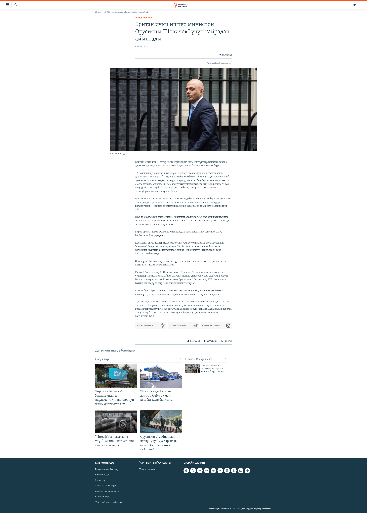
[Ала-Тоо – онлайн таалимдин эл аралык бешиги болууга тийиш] (192, 368)
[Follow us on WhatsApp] (234, 470)
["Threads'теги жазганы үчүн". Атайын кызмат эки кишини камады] (116, 421)
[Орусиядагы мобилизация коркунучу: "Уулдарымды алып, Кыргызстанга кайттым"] (161, 421)
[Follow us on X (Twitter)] (193, 470)
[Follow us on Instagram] (227, 470)
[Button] (225, 55)
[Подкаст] (247, 470)
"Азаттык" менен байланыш (109, 502)
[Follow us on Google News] (213, 470)
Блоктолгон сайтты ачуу (107, 469)
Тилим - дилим (147, 469)
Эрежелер (100, 480)
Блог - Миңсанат (198, 359)
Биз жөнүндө (102, 475)
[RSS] (240, 470)
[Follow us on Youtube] (200, 470)
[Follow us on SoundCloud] (220, 470)
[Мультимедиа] (354, 5)
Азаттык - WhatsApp (105, 486)
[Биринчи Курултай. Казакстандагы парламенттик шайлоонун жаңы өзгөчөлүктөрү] (116, 376)
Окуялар (102, 359)
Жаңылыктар (143, 17)
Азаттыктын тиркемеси (107, 491)
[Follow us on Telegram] (206, 470)
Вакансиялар (102, 497)
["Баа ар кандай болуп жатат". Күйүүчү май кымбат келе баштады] (161, 376)
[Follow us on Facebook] (186, 470)
